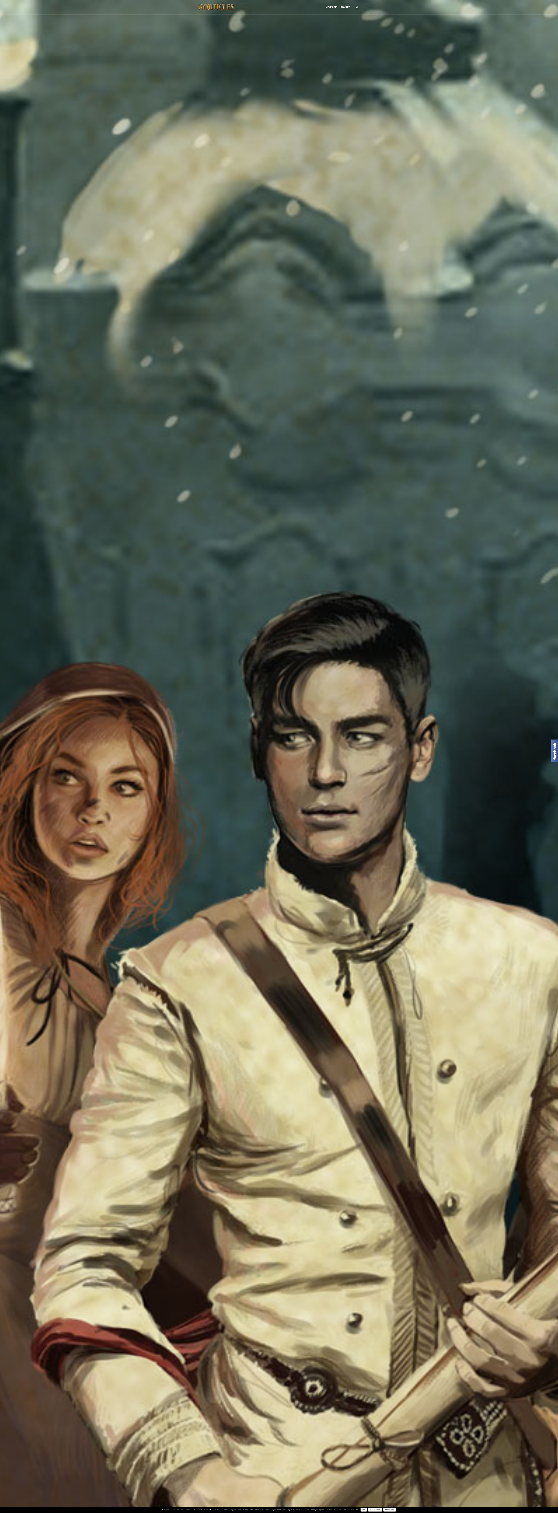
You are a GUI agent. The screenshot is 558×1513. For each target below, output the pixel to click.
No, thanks (375, 1510)
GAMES (345, 7)
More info (389, 1510)
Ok (363, 1510)
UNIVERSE (330, 7)
